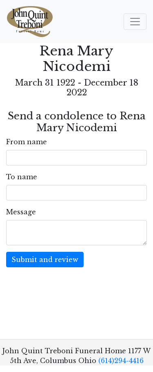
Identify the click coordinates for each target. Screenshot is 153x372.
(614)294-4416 (121, 361)
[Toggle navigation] (135, 21)
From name (26, 142)
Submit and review (44, 259)
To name (21, 177)
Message (21, 212)
